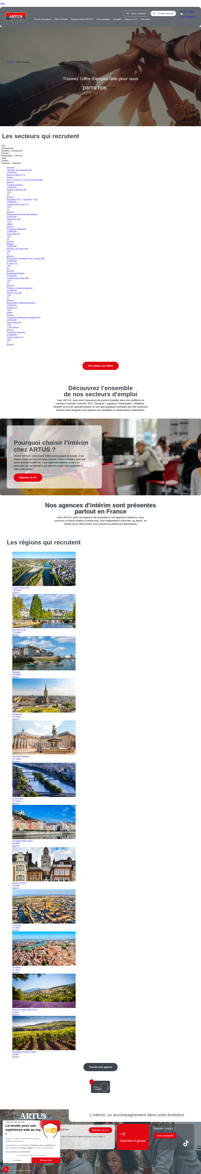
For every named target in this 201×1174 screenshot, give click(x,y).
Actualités (117, 19)
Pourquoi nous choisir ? (94, 1136)
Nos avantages (103, 19)
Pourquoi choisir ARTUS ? (82, 19)
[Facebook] (157, 1143)
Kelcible (34, 1170)
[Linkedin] (166, 1143)
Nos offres (61, 1136)
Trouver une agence (43, 19)
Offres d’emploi (61, 19)
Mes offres (146, 19)
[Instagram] (176, 1143)
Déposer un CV (131, 19)
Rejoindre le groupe (133, 1140)
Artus (2, 3)
